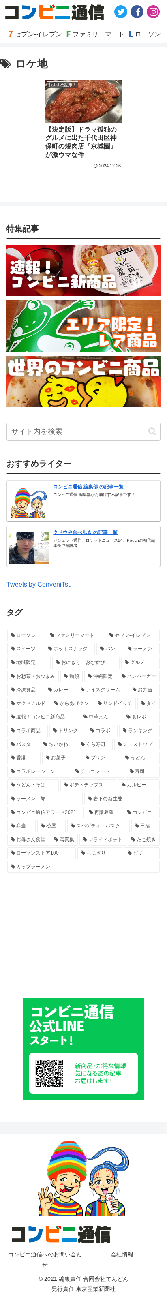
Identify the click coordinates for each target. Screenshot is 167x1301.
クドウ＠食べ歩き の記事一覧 (85, 532)
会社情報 (122, 1254)
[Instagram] (153, 11)
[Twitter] (120, 11)
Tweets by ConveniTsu (39, 584)
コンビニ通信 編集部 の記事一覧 (88, 486)
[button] (152, 431)
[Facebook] (137, 11)
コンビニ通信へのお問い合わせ (45, 1259)
